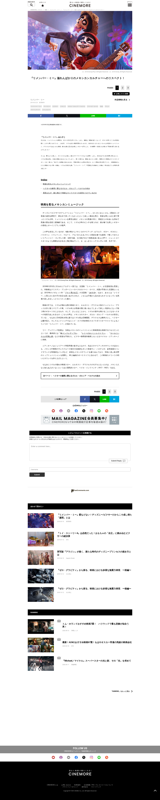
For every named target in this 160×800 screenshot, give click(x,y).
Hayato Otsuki (70, 558)
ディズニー (47, 106)
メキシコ (63, 106)
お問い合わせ (66, 785)
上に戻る (155, 790)
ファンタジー (46, 109)
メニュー (129, 3)
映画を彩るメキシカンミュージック (57, 184)
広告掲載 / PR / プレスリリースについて (98, 785)
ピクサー (55, 106)
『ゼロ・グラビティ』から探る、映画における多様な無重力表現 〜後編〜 (94, 588)
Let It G (92, 293)
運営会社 (85, 787)
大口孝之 (68, 574)
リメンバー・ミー (55, 10)
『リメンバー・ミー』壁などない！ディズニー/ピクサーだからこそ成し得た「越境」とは (94, 516)
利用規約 (32, 437)
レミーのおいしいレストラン (93, 333)
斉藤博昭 (74, 664)
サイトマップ (96, 787)
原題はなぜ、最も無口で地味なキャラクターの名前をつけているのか (70, 193)
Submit (37, 475)
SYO (67, 540)
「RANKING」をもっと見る (120, 691)
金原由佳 (42, 102)
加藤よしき (74, 630)
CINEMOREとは (52, 785)
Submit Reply (116, 461)
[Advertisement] (80, 683)
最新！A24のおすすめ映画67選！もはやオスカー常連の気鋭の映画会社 (97, 642)
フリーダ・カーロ (92, 106)
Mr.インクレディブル (68, 333)
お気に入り (42, 4)
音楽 (101, 106)
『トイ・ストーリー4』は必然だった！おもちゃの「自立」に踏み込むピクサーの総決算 (93, 534)
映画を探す (31, 3)
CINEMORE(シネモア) (36, 10)
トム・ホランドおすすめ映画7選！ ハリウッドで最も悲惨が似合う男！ (95, 625)
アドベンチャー (35, 109)
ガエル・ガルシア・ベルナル (76, 106)
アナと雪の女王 (71, 293)
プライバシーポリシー (70, 787)
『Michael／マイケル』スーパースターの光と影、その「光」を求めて (96, 660)
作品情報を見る (121, 100)
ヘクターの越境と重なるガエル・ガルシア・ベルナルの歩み (66, 188)
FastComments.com (81, 490)
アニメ (107, 106)
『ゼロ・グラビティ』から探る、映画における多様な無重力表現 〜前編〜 (94, 570)
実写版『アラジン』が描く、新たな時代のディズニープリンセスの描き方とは (94, 553)
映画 (46, 10)
